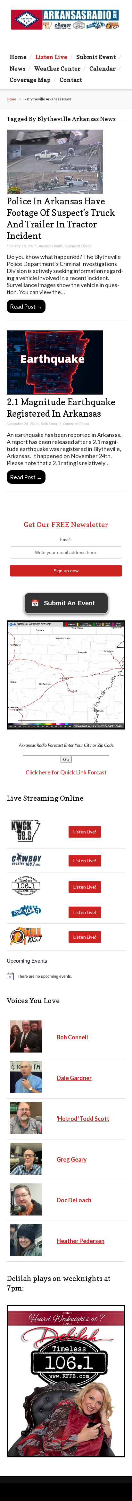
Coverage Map (30, 79)
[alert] (66, 976)
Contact (71, 79)
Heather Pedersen (80, 1240)
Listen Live (51, 56)
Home (18, 56)
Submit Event (96, 56)
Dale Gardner (74, 1077)
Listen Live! (84, 831)
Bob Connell (72, 1037)
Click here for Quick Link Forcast (66, 772)
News (17, 68)
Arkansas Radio (51, 245)
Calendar (102, 68)
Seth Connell (51, 423)
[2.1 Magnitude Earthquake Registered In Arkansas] (55, 393)
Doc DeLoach (74, 1200)
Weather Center (57, 68)
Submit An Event (63, 603)
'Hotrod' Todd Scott (83, 1118)
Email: (66, 539)
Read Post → (26, 306)
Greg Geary (72, 1159)
